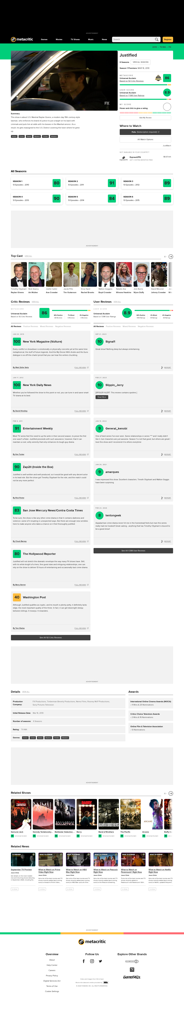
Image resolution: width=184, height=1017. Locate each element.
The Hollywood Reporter (35, 553)
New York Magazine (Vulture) (38, 341)
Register (168, 39)
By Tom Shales (19, 628)
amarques (108, 472)
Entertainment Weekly (34, 428)
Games (44, 39)
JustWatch (167, 146)
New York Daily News (32, 385)
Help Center (52, 965)
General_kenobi (112, 428)
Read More (102, 397)
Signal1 (106, 341)
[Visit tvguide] (132, 971)
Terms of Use (52, 986)
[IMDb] (105, 982)
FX (170, 47)
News (104, 39)
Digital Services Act (51, 981)
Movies (59, 39)
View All (28, 256)
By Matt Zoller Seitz (21, 367)
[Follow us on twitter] (100, 962)
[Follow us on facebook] (83, 962)
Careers (52, 970)
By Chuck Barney (20, 541)
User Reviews (103, 302)
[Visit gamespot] (132, 963)
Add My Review (145, 118)
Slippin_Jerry (111, 385)
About (52, 960)
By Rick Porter (18, 498)
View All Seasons (140, 62)
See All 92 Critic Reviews (51, 637)
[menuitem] (44, 39)
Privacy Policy (52, 975)
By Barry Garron (19, 585)
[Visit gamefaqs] (132, 978)
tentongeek (109, 515)
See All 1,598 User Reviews (133, 550)
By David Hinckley (20, 411)
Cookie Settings (52, 991)
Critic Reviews (20, 302)
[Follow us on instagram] (92, 962)
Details (15, 692)
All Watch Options (145, 139)
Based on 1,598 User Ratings (132, 95)
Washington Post (30, 597)
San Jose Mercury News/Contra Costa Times (49, 510)
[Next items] (171, 256)
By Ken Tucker (18, 454)
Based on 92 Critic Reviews (132, 81)
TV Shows (75, 39)
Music (91, 39)
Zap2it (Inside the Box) (34, 467)
